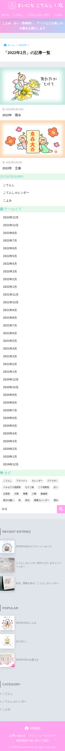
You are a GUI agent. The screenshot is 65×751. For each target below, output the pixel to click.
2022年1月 (10, 286)
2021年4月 (10, 348)
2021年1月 (10, 371)
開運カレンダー (41, 500)
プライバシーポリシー (42, 735)
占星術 (6, 493)
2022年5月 (10, 256)
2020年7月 (10, 410)
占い (56, 487)
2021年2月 (10, 364)
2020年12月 (11, 379)
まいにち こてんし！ (36, 5)
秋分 (27, 500)
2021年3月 (10, 356)
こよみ (58, 14)
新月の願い (8, 500)
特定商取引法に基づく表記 (32, 740)
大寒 (16, 493)
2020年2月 (10, 448)
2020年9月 (10, 394)
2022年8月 (10, 232)
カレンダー (37, 480)
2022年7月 (10, 240)
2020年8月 (10, 402)
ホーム (5, 14)
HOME (35, 728)
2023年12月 (11, 217)
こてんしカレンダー (38, 14)
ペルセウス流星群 (12, 487)
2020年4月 (10, 433)
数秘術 (44, 493)
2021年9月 (10, 310)
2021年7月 (10, 325)
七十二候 (29, 487)
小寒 (34, 493)
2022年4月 (10, 263)
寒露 (25, 493)
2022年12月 (11, 225)
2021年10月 (11, 302)
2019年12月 (11, 464)
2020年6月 (10, 417)
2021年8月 (10, 317)
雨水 (56, 500)
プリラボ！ (52, 480)
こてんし (18, 14)
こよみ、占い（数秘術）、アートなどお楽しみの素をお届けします (32, 25)
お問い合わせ (17, 735)
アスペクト (21, 480)
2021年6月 (10, 333)
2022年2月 (10, 279)
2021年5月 (10, 340)
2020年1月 (10, 456)
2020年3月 (10, 441)
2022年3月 (10, 271)
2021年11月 (11, 294)
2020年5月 (10, 425)
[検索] (61, 509)
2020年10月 (11, 387)
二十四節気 (43, 487)
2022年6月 (10, 248)
